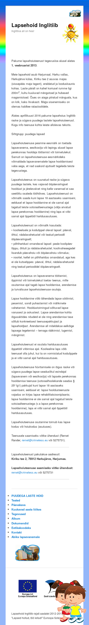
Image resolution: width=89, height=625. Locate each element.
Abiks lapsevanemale (25, 537)
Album (15, 518)
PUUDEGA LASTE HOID (27, 496)
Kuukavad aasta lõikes (26, 509)
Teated (15, 500)
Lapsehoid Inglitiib (34, 25)
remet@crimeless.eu (35, 440)
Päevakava (18, 505)
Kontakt (16, 532)
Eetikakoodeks (21, 528)
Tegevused (18, 514)
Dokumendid (20, 523)
